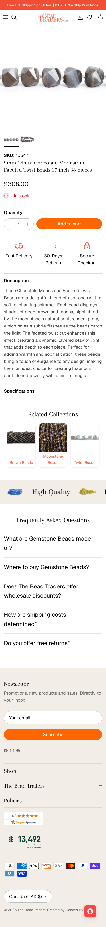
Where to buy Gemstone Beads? (46, 567)
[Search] (16, 17)
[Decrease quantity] (8, 224)
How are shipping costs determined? (35, 619)
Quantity (13, 212)
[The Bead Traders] (53, 17)
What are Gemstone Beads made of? (47, 543)
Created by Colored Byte (67, 910)
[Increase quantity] (28, 224)
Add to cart (69, 224)
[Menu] (5, 17)
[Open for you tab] (90, 911)
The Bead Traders (31, 910)
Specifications (19, 391)
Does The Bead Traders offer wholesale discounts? (41, 591)
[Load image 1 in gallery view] (53, 77)
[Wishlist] (89, 17)
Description (16, 280)
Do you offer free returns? (37, 643)
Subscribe (53, 734)
